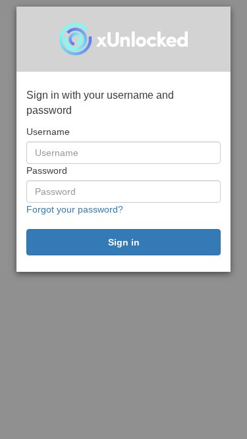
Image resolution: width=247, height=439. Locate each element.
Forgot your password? (74, 209)
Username (48, 131)
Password (46, 170)
